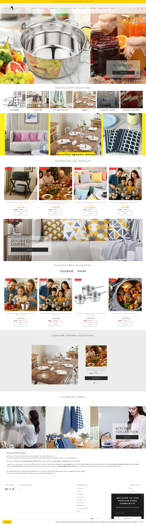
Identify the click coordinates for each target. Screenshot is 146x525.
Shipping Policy (81, 505)
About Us (79, 491)
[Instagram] (10, 489)
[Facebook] (6, 489)
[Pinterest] (13, 489)
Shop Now (123, 72)
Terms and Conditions (82, 508)
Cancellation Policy (82, 500)
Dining (75, 8)
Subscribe (128, 518)
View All (21, 213)
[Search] (130, 8)
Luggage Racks (82, 8)
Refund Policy (80, 497)
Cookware (34, 8)
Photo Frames (92, 8)
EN (21, 488)
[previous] (16, 365)
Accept (7, 522)
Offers (112, 8)
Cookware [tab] (67, 271)
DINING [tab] (82, 271)
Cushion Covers (53, 8)
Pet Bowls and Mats (103, 8)
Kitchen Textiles (43, 8)
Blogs (78, 511)
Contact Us (79, 488)
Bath (131, 488)
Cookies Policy (80, 502)
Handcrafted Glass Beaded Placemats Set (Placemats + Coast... (96, 370)
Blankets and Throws (66, 8)
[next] (130, 365)
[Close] (142, 495)
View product (96, 378)
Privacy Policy (80, 494)
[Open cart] (138, 8)
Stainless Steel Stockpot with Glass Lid (125, 313)
